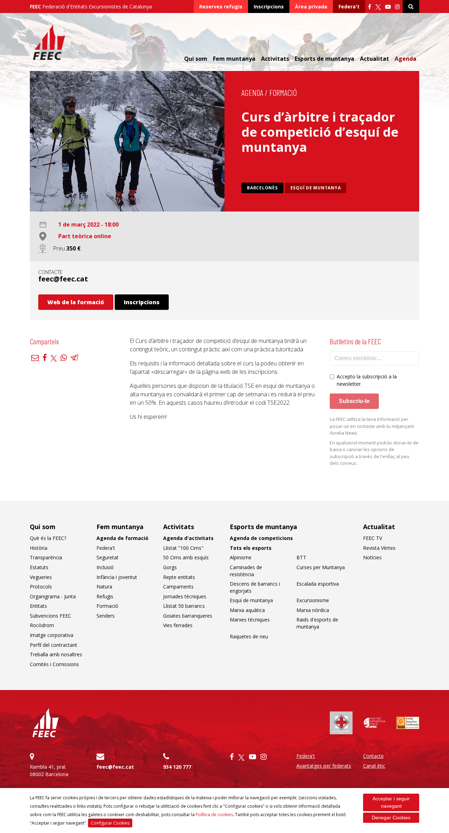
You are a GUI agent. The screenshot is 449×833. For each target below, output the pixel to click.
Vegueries (41, 577)
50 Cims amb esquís (186, 557)
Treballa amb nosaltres (56, 654)
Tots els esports (251, 548)
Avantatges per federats (323, 765)
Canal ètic (374, 765)
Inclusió (105, 567)
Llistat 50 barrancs (184, 606)
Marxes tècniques (250, 619)
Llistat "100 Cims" (183, 548)
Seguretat (107, 557)
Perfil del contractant (53, 645)
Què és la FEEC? (48, 538)
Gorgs (170, 567)
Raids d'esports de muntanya (317, 623)
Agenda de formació (122, 538)
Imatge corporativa (51, 635)
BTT (301, 557)
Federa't (349, 6)
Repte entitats (179, 577)
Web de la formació (75, 302)
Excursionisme (312, 600)
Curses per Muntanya (320, 567)
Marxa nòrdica (312, 610)
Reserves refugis (220, 6)
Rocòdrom (42, 625)
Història (38, 548)
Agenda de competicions (261, 538)
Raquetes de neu (249, 636)
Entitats (38, 606)
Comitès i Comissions (54, 664)
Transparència (46, 557)
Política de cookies (214, 815)
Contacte (373, 756)
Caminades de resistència (246, 571)
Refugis (104, 596)
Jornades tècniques (184, 596)
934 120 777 (177, 766)
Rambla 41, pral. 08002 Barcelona (49, 770)
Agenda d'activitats (188, 538)
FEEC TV (372, 538)
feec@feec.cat (63, 279)
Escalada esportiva (317, 583)
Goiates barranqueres (187, 615)
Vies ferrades (178, 625)
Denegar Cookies (391, 817)
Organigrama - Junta (53, 596)
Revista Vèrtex (379, 548)
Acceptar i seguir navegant (391, 802)
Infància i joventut (116, 577)
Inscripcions (269, 6)
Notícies (372, 557)
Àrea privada (311, 6)
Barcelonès (262, 188)
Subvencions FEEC (50, 615)
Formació (283, 92)
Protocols (41, 586)
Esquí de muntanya (315, 188)
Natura (104, 586)
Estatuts (39, 567)
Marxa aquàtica (247, 610)
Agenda (405, 59)
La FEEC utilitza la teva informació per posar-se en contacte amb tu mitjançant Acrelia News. (372, 426)
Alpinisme (241, 557)
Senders (105, 615)
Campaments (178, 586)
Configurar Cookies (110, 823)
